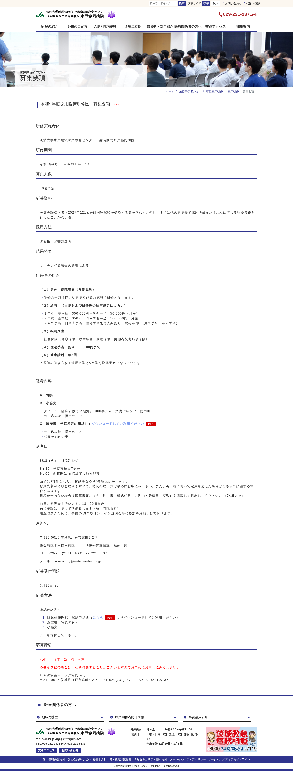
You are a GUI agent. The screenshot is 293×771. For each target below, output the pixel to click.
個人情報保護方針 (54, 759)
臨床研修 (233, 91)
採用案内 (243, 26)
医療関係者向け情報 (129, 717)
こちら (98, 617)
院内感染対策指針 (120, 759)
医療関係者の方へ (188, 26)
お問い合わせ (233, 3)
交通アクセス (215, 26)
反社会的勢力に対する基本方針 (87, 759)
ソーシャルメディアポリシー (188, 759)
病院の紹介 (49, 26)
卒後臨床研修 (214, 91)
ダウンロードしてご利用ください (118, 423)
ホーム (170, 91)
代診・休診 (253, 3)
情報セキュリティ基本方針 (150, 759)
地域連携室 (50, 717)
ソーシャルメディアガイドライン (229, 759)
